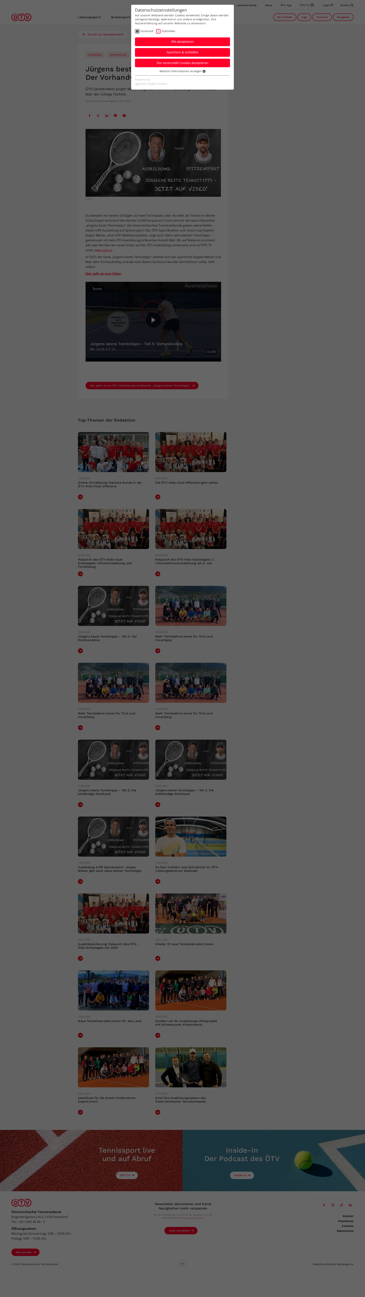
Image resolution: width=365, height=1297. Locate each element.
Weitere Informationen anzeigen (181, 71)
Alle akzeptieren (182, 41)
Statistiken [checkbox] (168, 31)
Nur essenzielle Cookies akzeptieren (182, 63)
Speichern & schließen (182, 52)
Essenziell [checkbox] (146, 31)
